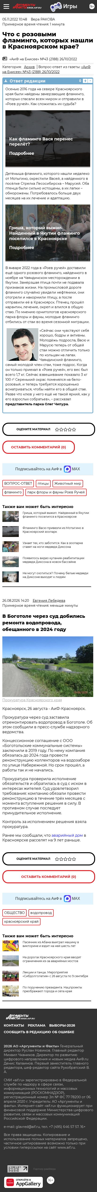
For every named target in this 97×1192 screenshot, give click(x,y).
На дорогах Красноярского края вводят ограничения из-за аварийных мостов (52, 959)
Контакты (14, 1025)
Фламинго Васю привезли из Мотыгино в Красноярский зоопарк (53, 529)
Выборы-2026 (62, 1025)
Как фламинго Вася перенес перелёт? (41, 141)
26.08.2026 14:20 (15, 600)
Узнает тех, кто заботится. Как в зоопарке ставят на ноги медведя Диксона (53, 545)
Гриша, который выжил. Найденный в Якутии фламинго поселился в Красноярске (44, 233)
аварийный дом (67, 835)
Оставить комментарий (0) (38, 447)
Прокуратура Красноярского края (32, 700)
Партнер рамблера (44, 1168)
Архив (29, 67)
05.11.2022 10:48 (14, 19)
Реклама (36, 1025)
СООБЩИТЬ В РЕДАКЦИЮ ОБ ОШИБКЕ (39, 1032)
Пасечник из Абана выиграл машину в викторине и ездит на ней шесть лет (51, 944)
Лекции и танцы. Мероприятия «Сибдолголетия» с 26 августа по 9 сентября (55, 974)
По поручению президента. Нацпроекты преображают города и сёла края (52, 989)
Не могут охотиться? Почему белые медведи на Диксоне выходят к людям (55, 575)
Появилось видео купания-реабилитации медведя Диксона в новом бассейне (53, 560)
